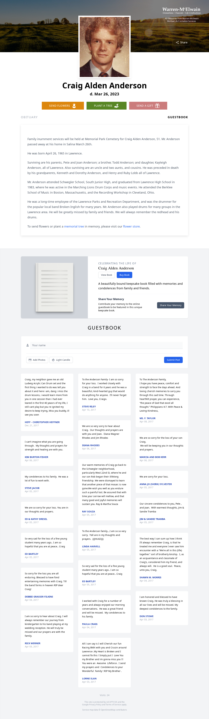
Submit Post (173, 359)
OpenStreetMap (108, 709)
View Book (106, 274)
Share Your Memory (170, 305)
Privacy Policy (95, 704)
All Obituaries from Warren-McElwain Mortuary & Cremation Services (182, 20)
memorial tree (74, 226)
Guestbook (178, 117)
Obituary (29, 117)
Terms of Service (113, 704)
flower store (131, 226)
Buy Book (124, 274)
